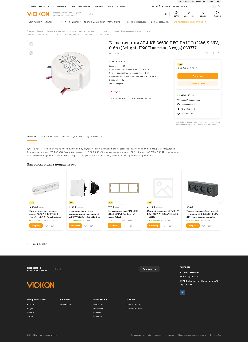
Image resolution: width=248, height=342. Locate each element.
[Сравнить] (212, 53)
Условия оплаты (133, 304)
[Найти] (166, 14)
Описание (32, 136)
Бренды (30, 312)
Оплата (65, 136)
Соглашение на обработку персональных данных (152, 335)
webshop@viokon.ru (189, 276)
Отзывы (97, 312)
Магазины (98, 308)
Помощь (130, 299)
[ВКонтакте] (182, 292)
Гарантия (97, 316)
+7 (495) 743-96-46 (161, 6)
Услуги (30, 316)
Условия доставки (134, 308)
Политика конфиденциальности (192, 335)
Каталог (31, 304)
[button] (220, 199)
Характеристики (49, 136)
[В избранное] (206, 53)
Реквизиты (98, 304)
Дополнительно (95, 136)
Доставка (78, 136)
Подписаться (149, 269)
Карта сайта (215, 335)
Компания (65, 299)
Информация (100, 299)
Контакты (185, 267)
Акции (30, 308)
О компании (65, 304)
